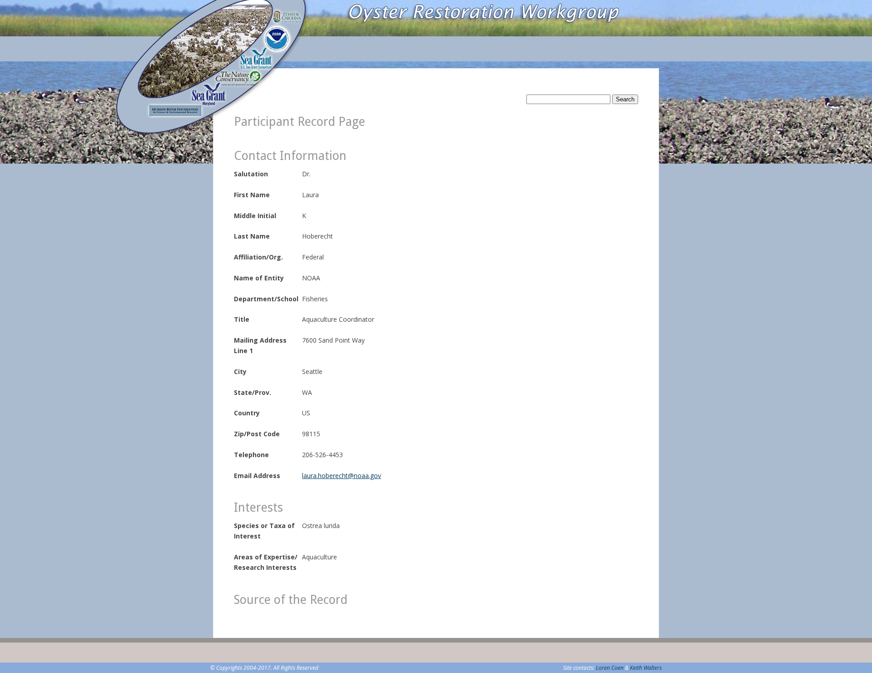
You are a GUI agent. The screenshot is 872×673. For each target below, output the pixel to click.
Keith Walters (646, 668)
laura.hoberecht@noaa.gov (341, 475)
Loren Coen (610, 668)
